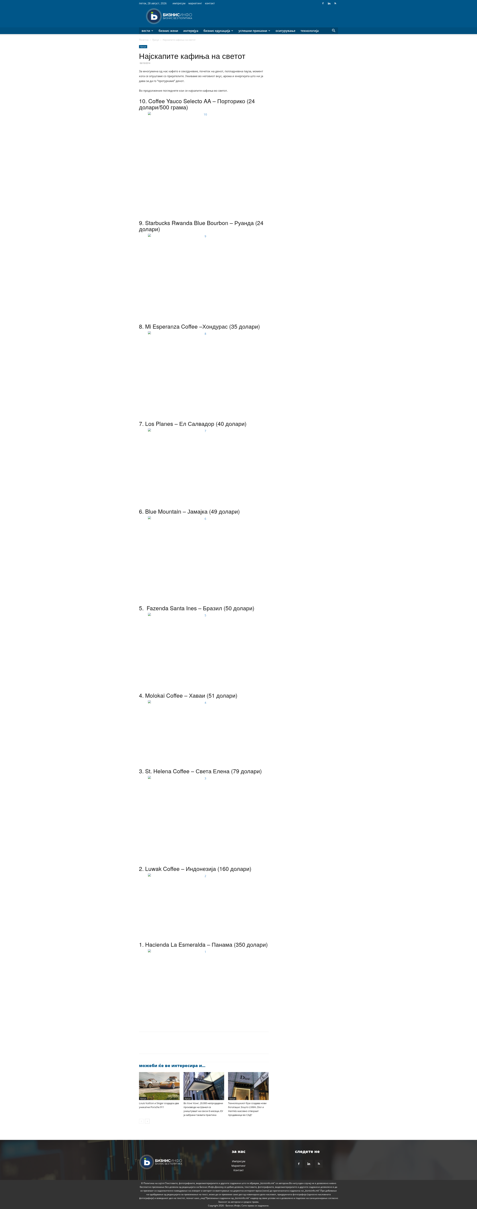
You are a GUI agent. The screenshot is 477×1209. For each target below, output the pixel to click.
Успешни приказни (252, 31)
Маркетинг (195, 3)
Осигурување (285, 31)
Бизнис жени (168, 31)
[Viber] (185, 1046)
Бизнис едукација (216, 31)
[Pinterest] (160, 1046)
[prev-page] (141, 1121)
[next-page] (147, 1121)
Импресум (179, 3)
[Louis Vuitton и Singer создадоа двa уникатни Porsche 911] (159, 1086)
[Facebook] (323, 3)
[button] (333, 31)
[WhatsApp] (168, 1046)
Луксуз (155, 39)
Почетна (144, 39)
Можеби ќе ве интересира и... (172, 1065)
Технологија (310, 31)
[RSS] (335, 3)
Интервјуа (190, 31)
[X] (151, 1046)
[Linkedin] (329, 3)
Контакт (210, 3)
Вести (146, 31)
